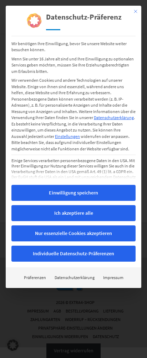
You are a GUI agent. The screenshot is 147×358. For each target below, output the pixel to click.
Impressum (113, 277)
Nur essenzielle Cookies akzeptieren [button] (73, 233)
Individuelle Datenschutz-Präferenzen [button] (73, 253)
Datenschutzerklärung (114, 117)
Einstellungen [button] (67, 136)
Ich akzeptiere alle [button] (73, 213)
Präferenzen (35, 277)
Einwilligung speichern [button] (73, 192)
